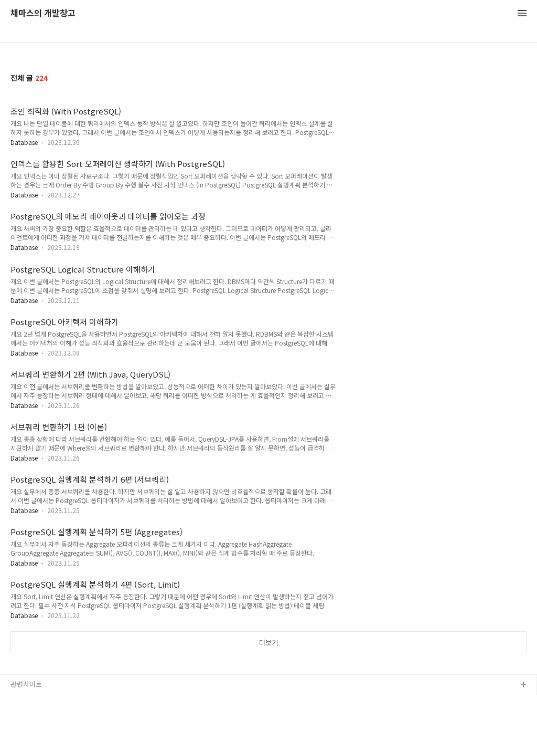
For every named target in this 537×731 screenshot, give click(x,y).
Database (24, 142)
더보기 (268, 643)
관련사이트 (26, 684)
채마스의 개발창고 (43, 13)
